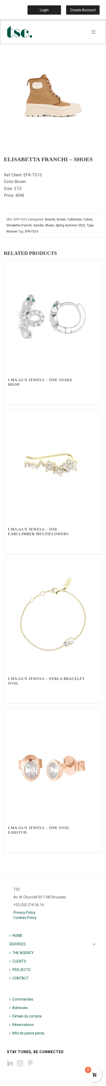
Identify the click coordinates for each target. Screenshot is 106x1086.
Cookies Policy (25, 918)
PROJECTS (21, 970)
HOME (17, 936)
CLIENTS (19, 961)
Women (11, 231)
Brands (50, 219)
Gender (38, 225)
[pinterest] (30, 1063)
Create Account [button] (83, 10)
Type (90, 225)
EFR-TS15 (31, 231)
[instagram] (20, 1063)
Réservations (23, 1025)
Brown (61, 219)
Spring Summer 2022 (70, 225)
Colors (88, 219)
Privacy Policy (24, 912)
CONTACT (20, 978)
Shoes (49, 225)
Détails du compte (27, 1016)
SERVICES (17, 944)
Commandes (22, 999)
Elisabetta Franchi (19, 225)
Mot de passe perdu (28, 1033)
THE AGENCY (23, 953)
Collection (74, 219)
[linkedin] (10, 1063)
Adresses (20, 1008)
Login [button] (44, 10)
